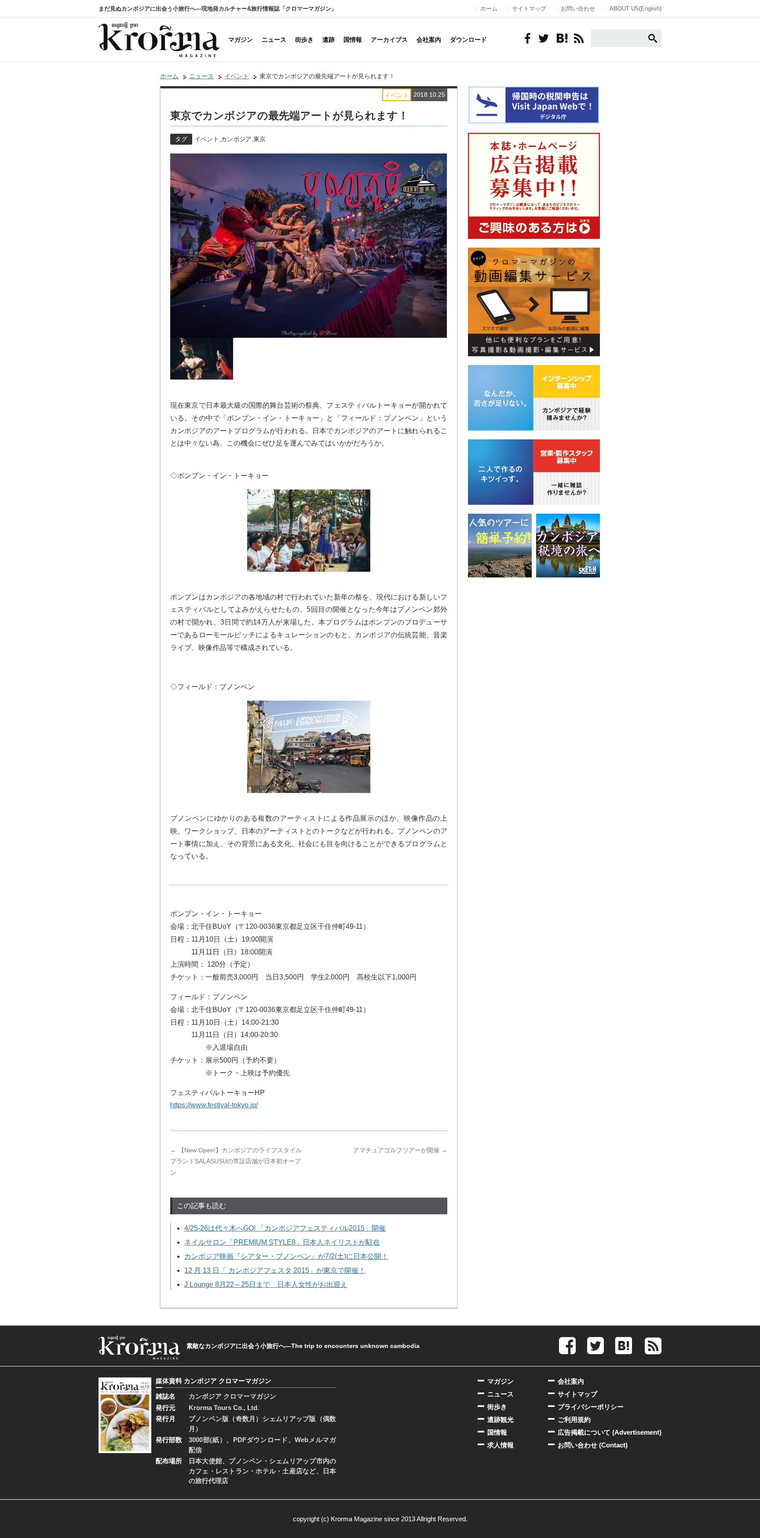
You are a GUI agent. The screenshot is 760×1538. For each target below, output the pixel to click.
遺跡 (328, 39)
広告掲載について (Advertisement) (609, 1432)
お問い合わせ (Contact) (593, 1445)
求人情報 (500, 1445)
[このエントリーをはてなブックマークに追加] (561, 38)
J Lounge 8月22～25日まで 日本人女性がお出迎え (265, 1284)
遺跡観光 (500, 1419)
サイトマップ (529, 8)
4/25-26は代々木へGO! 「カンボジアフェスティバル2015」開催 (285, 1228)
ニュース (274, 39)
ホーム (488, 8)
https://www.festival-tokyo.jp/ (214, 1105)
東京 (259, 138)
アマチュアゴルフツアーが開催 (400, 1150)
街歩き (304, 39)
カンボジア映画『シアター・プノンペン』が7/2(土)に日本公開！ (286, 1256)
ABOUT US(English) (635, 8)
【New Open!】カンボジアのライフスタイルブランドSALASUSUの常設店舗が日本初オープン (236, 1161)
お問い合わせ (578, 8)
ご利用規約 (574, 1419)
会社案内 (429, 39)
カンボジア (236, 138)
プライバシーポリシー (591, 1406)
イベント (236, 76)
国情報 (352, 39)
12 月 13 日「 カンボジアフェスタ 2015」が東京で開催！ (274, 1270)
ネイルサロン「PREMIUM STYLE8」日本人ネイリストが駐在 (282, 1242)
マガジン (240, 39)
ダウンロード (468, 39)
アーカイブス (389, 39)
